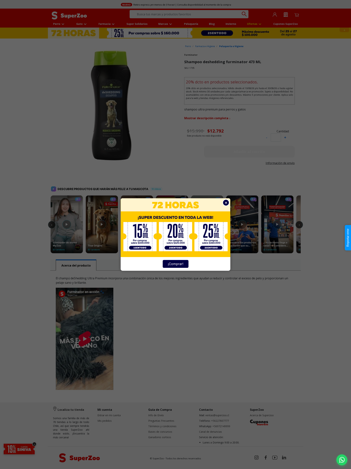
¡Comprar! (175, 264)
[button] (341, 459)
